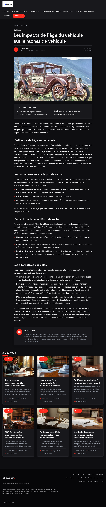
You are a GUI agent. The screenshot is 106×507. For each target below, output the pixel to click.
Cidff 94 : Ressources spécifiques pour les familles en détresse (84, 435)
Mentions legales (92, 481)
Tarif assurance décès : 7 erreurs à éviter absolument (87, 381)
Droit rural (35, 11)
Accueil (6, 11)
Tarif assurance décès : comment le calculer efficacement (15, 383)
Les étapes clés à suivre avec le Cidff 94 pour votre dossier (50, 383)
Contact (19, 16)
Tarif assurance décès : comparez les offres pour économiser (50, 435)
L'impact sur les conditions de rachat (69, 111)
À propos (6, 16)
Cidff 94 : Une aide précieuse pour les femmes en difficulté (14, 435)
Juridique (16, 11)
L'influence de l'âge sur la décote (30, 112)
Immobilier (89, 11)
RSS (102, 481)
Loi (71, 11)
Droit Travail (62, 11)
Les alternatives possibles (65, 114)
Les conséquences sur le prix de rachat (33, 115)
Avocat (78, 11)
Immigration (48, 11)
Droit (25, 11)
